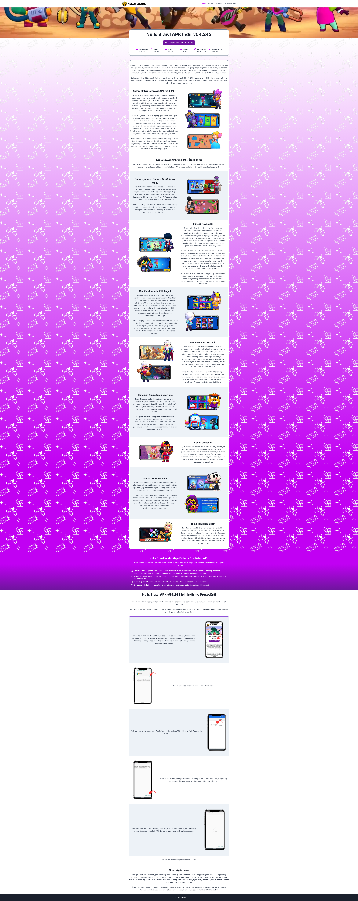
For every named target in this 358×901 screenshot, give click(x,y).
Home (204, 4)
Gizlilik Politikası (230, 4)
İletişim (210, 4)
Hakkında (218, 4)
